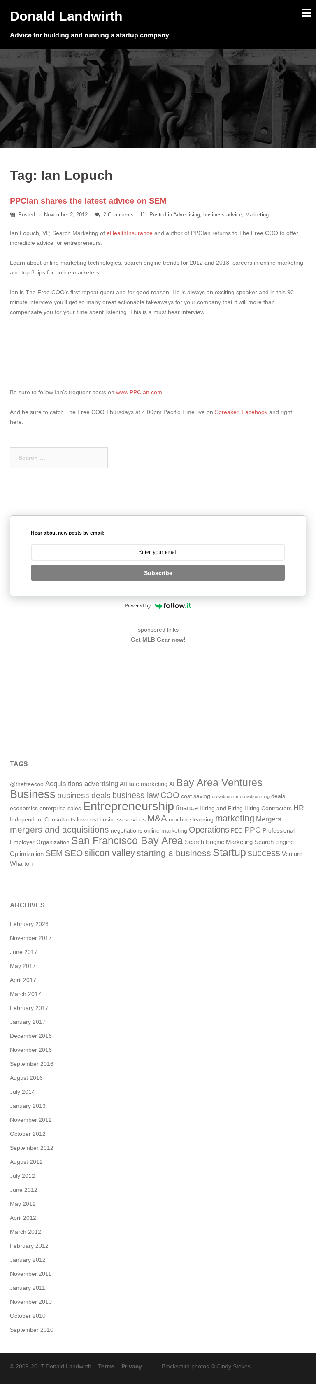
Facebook (255, 412)
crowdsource (225, 796)
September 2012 (31, 1147)
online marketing (165, 831)
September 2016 (31, 1064)
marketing (234, 818)
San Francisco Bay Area (127, 840)
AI (171, 784)
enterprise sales (60, 808)
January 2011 (27, 1287)
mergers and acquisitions (59, 829)
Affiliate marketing (143, 783)
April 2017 (23, 980)
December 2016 (31, 1036)
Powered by (138, 605)
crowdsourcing (255, 796)
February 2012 (29, 1245)
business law (135, 795)
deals (278, 796)
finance (187, 808)
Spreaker (226, 412)
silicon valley (109, 853)
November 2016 (31, 1050)
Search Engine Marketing (219, 841)
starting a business (174, 853)
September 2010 (31, 1329)
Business (33, 794)
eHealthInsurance (130, 233)
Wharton (21, 863)
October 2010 (28, 1315)
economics (24, 808)
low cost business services (111, 819)
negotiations (126, 831)
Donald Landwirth (66, 16)
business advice (222, 215)
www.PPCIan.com (139, 392)
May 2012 (23, 1203)
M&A (157, 818)
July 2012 (22, 1175)
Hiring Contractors (268, 808)
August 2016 (26, 1078)
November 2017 (31, 938)
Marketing (257, 215)
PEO (237, 831)
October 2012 (28, 1133)
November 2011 (30, 1273)
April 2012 (23, 1217)
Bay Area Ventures (219, 782)
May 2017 (23, 966)
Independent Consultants (42, 819)
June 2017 (23, 952)
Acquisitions (64, 784)
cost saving (195, 796)
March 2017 (25, 994)
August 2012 (26, 1161)
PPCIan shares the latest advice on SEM (88, 200)
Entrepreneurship (128, 806)
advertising (101, 784)
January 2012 (28, 1259)
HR (298, 807)
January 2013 (28, 1106)
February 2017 (29, 1008)
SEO (74, 853)
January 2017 (28, 1022)
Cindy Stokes (233, 1366)
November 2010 (31, 1301)
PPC (252, 829)
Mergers (268, 819)
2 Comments (118, 215)
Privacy (131, 1366)
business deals (84, 795)
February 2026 (29, 924)
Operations (209, 829)
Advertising (186, 215)
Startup (229, 852)
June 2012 (23, 1189)
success (264, 853)
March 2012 (25, 1231)
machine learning (191, 819)
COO (169, 795)
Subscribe (158, 573)
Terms (106, 1366)
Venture (292, 853)
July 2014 (22, 1092)
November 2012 (31, 1120)
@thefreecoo (27, 784)
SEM (54, 853)
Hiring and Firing (221, 808)
